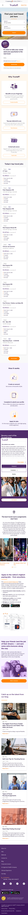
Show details (21, 462)
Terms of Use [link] (4, 908)
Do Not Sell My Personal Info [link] (7, 910)
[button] (14, 22)
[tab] (12, 567)
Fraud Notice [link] (4, 913)
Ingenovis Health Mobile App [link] (11, 582)
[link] (14, 5)
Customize (13, 470)
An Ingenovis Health (11, 905)
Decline (14, 474)
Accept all (14, 466)
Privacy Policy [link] (12, 908)
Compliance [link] (18, 910)
